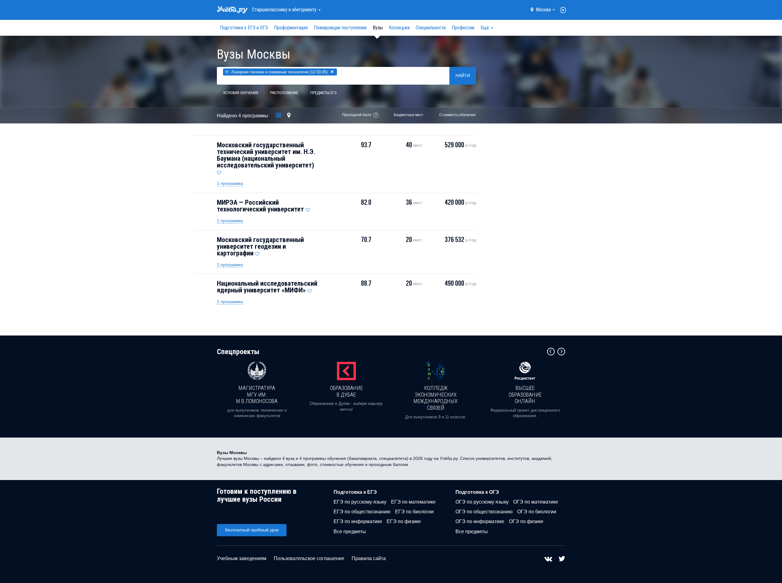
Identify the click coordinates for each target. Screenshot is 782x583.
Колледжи (399, 28)
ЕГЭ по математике (413, 501)
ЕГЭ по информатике (358, 521)
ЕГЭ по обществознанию (362, 511)
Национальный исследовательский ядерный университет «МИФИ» (267, 287)
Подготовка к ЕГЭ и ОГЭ (244, 28)
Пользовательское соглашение (309, 558)
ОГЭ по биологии (536, 511)
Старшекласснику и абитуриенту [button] (285, 10)
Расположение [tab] (284, 92)
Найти (462, 75)
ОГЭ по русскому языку (482, 501)
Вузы (378, 28)
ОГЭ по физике (526, 521)
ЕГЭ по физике (404, 521)
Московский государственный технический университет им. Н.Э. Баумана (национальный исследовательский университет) (266, 155)
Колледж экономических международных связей (436, 398)
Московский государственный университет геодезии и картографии (260, 246)
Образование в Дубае (346, 391)
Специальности (431, 28)
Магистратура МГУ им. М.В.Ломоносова (257, 394)
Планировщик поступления (340, 28)
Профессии (463, 28)
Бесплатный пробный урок (252, 529)
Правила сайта (369, 558)
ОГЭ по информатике (479, 521)
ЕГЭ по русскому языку (360, 501)
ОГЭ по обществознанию (484, 511)
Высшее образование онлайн (525, 394)
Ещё (485, 28)
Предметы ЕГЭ (323, 92)
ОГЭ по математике (535, 501)
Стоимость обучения (457, 115)
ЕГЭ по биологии (414, 511)
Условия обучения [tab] (240, 92)
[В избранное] (219, 171)
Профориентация (291, 28)
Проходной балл (356, 115)
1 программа (230, 183)
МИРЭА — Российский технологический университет (260, 206)
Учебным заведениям (241, 558)
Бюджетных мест (408, 115)
